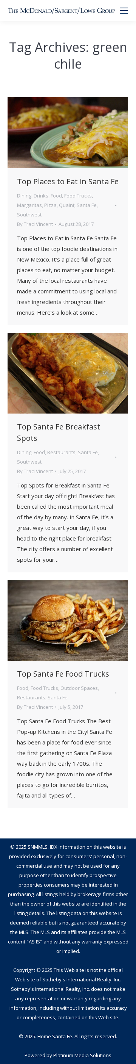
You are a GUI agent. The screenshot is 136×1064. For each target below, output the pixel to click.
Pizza (50, 205)
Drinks (41, 195)
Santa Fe (87, 205)
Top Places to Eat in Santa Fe (68, 181)
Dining (24, 195)
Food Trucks (78, 195)
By (35, 224)
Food (56, 195)
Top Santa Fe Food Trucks (63, 674)
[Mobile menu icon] (123, 10)
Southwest (29, 214)
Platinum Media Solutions (82, 1055)
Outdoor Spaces (79, 688)
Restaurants (61, 452)
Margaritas (29, 205)
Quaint (66, 205)
